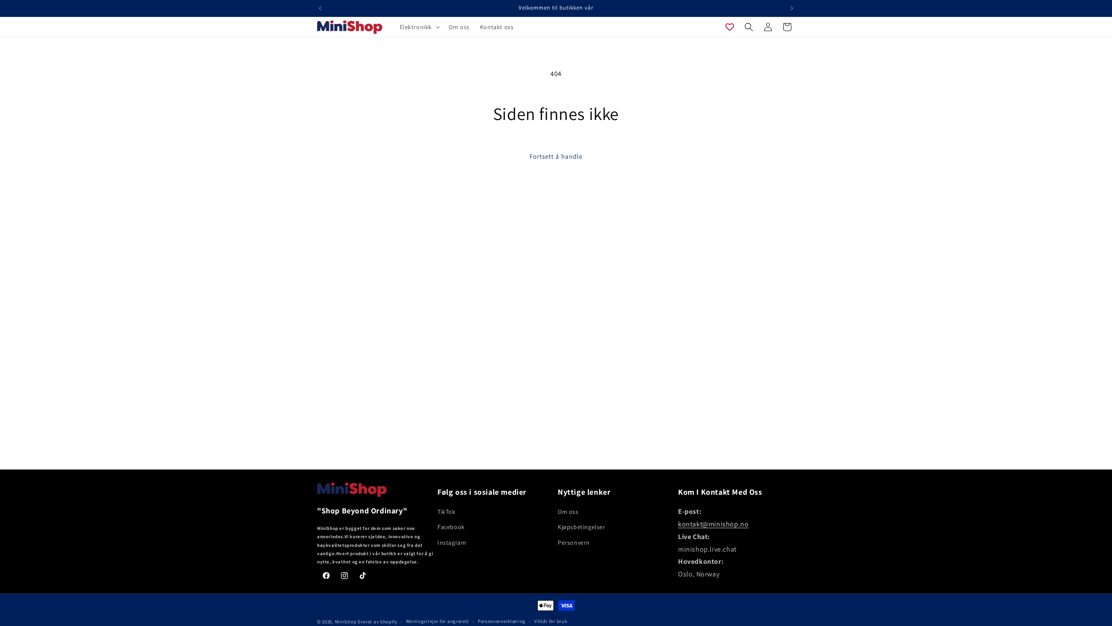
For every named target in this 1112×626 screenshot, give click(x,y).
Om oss (568, 512)
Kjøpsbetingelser (582, 527)
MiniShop (346, 622)
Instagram (451, 542)
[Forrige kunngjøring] (320, 8)
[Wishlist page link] (729, 27)
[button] (419, 27)
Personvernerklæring (502, 621)
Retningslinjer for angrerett (438, 621)
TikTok (446, 512)
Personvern (574, 542)
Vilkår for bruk (550, 621)
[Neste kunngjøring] (791, 8)
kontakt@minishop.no (713, 524)
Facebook (451, 527)
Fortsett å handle (556, 156)
